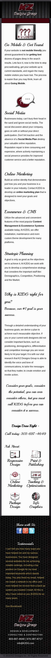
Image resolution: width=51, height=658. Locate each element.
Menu (25, 20)
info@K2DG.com (25, 643)
